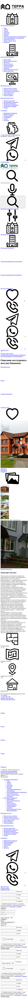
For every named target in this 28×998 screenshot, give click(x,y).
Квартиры (6, 33)
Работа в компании (9, 114)
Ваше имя (19, 891)
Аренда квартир (8, 66)
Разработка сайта (5, 889)
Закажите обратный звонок (8, 699)
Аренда (6, 29)
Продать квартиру (8, 95)
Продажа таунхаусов (6, 569)
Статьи (5, 119)
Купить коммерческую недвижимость (14, 38)
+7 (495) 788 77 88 (5, 135)
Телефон (19, 894)
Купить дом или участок (10, 88)
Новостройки (7, 59)
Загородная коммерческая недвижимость (11, 261)
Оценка (6, 108)
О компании (4, 110)
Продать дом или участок (10, 89)
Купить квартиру (8, 94)
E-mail (18, 898)
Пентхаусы (7, 62)
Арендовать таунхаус (9, 39)
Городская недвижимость (7, 57)
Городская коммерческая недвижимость (11, 275)
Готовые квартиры (9, 65)
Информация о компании (10, 113)
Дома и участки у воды (10, 41)
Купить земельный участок (11, 69)
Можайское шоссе (5, 367)
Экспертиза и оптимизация (11, 105)
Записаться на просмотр (7, 698)
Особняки (6, 68)
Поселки (6, 35)
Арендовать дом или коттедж (11, 91)
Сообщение (20, 901)
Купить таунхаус (8, 64)
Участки (6, 31)
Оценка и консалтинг (9, 100)
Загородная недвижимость (8, 25)
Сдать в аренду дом (9, 92)
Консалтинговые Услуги (7, 98)
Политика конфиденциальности (9, 772)
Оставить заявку (5, 162)
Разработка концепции (10, 103)
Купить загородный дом (10, 61)
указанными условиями (15, 906)
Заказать (3, 908)
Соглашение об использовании (9, 771)
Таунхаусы (6, 32)
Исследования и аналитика (11, 102)
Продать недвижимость (7, 288)
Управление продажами (10, 106)
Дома (5, 28)
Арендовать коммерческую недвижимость (15, 36)
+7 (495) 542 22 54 (15, 135)
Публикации (7, 117)
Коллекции (7, 42)
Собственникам (8, 116)
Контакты (6, 120)
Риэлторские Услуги (6, 85)
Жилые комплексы (9, 71)
